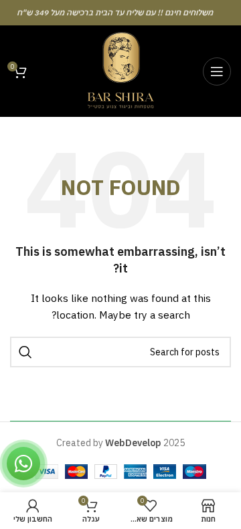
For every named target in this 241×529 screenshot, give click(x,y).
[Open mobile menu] (217, 71)
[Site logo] (120, 70)
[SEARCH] (25, 352)
